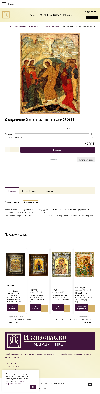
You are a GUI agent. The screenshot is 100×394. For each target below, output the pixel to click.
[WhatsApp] (92, 17)
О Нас (39, 15)
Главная (31, 15)
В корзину (57, 150)
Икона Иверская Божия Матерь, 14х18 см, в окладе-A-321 (61, 298)
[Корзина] (92, 4)
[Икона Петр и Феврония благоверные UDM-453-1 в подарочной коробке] (84, 264)
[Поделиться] (74, 128)
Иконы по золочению (52, 26)
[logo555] (6, 15)
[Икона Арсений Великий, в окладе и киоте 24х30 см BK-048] (38, 264)
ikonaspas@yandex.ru (16, 370)
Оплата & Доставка (52, 15)
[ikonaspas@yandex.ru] (6, 370)
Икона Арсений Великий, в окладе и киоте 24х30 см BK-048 (39, 298)
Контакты (67, 15)
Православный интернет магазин (27, 26)
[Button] (97, 4)
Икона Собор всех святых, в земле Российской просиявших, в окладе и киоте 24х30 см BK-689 (14, 296)
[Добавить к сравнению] (93, 128)
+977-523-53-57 (13, 367)
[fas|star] (90, 384)
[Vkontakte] (88, 17)
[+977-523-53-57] (6, 367)
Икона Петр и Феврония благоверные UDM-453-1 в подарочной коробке (84, 297)
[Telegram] (96, 17)
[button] (7, 4)
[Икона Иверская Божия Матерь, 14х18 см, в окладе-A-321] (61, 264)
